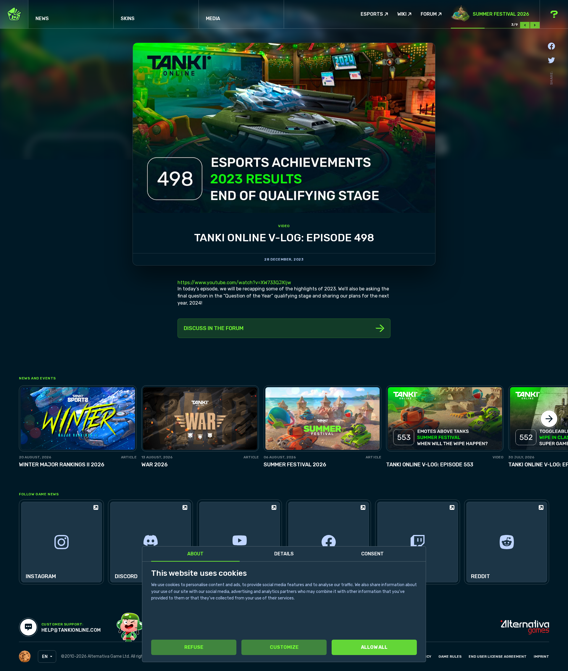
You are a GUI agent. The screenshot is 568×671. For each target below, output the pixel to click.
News (42, 18)
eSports (372, 14)
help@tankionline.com (71, 630)
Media (213, 18)
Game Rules (450, 656)
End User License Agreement (498, 656)
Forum (429, 14)
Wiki (401, 14)
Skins (128, 18)
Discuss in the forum (213, 328)
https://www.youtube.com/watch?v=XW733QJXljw (234, 282)
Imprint (541, 656)
